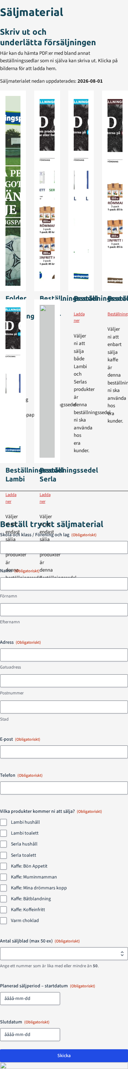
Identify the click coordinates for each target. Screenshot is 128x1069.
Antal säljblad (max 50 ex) (40, 941)
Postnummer (12, 693)
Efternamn (10, 622)
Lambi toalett (25, 833)
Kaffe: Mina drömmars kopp (39, 888)
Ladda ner (79, 317)
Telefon (21, 775)
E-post (20, 739)
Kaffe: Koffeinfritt (28, 909)
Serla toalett (23, 855)
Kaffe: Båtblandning (31, 898)
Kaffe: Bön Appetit (29, 866)
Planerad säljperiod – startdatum (47, 986)
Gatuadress (10, 667)
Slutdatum (24, 1022)
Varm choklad (25, 920)
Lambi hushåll (25, 822)
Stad (4, 719)
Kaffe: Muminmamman (34, 877)
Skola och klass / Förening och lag (48, 534)
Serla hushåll (24, 844)
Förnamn (8, 596)
